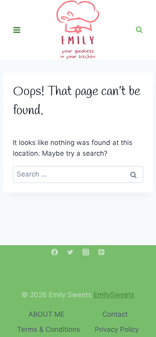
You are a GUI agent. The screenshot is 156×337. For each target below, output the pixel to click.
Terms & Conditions (48, 329)
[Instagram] (86, 252)
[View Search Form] (139, 30)
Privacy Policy (117, 329)
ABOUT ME (46, 314)
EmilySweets (114, 295)
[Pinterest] (101, 252)
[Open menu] (17, 30)
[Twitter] (70, 252)
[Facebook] (54, 252)
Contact (115, 314)
